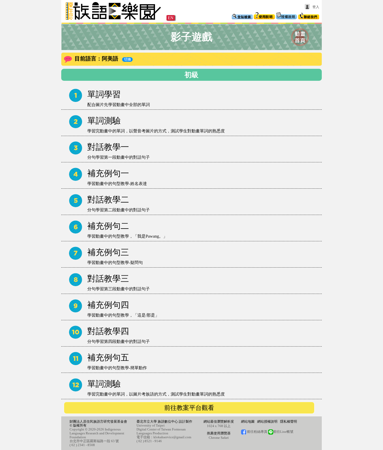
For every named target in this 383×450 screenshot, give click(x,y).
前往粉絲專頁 (256, 432)
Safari (225, 438)
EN (171, 18)
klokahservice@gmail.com (172, 437)
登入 (315, 7)
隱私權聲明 (288, 421)
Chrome (214, 438)
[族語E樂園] (113, 20)
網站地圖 (248, 421)
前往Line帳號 (283, 432)
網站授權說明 (267, 421)
